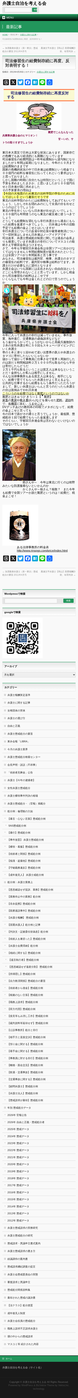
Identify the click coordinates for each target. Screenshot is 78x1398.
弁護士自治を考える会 (24, 3)
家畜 (5, 400)
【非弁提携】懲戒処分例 (21, 903)
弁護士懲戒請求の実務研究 (22, 1227)
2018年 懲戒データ (18, 1178)
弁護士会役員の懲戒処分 (21, 1320)
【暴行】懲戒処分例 (18, 832)
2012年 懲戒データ (18, 1220)
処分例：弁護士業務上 (20, 882)
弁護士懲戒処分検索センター (23, 756)
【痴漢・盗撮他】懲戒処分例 (23, 860)
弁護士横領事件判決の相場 (22, 795)
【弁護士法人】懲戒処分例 (22, 1093)
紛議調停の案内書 (17, 1258)
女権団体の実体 (16, 710)
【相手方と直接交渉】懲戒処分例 (26, 1037)
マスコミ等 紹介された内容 (23, 1344)
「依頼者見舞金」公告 (20, 772)
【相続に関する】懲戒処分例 (23, 952)
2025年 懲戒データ (18, 1129)
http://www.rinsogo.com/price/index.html (42, 550)
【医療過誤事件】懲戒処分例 (23, 910)
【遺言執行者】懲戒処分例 (23, 959)
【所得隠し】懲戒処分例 (21, 973)
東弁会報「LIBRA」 (18, 741)
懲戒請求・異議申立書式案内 (23, 1243)
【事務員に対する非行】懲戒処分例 (27, 1058)
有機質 (12, 403)
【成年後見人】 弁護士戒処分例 (25, 874)
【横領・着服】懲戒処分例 (22, 846)
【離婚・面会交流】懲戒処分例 (25, 1065)
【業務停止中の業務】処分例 (23, 896)
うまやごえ (35, 403)
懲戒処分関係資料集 (18, 1289)
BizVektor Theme (45, 1385)
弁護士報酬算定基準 (18, 695)
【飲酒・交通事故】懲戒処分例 (25, 1072)
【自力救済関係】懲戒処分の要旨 (26, 980)
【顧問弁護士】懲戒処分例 (22, 1086)
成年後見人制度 (16, 1313)
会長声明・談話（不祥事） (22, 764)
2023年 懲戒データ (18, 1143)
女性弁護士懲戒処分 (18, 788)
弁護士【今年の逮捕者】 (21, 780)
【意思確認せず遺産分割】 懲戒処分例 (30, 966)
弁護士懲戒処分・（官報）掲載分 (26, 803)
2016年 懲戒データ (18, 1192)
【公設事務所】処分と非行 (22, 1030)
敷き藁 (24, 400)
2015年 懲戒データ (18, 1199)
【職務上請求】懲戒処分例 (22, 1002)
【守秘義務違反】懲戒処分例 (23, 867)
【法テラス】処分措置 (20, 1305)
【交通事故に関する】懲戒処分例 (26, 1079)
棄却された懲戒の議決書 (21, 1297)
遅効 (68, 400)
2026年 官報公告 (17, 1115)
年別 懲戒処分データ (19, 1107)
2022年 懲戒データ (18, 1150)
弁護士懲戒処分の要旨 (20, 733)
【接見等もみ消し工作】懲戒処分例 (27, 1016)
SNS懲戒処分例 (17, 825)
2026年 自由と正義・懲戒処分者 (25, 1122)
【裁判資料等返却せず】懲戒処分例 (27, 1023)
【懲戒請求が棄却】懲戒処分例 (25, 1100)
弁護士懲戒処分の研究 (20, 1235)
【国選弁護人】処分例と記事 (23, 924)
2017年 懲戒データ (18, 1185)
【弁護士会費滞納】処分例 (22, 945)
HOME (5, 35)
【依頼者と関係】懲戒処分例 (23, 853)
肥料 (59, 400)
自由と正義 (13, 725)
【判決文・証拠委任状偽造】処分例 (27, 931)
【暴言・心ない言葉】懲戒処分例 (26, 818)
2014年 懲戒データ (18, 1206)
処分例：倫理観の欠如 (20, 811)
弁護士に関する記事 (28, 35)
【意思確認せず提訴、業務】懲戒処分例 (30, 889)
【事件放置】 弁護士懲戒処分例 (25, 839)
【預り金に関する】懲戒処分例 (25, 1044)
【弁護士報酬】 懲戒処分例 (23, 917)
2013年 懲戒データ (18, 1213)
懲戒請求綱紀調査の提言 (21, 1266)
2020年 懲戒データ (18, 1164)
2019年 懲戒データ (18, 1171)
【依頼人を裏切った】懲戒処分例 (26, 938)
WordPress (27, 1385)
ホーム (9, 1358)
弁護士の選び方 (16, 718)
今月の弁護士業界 (17, 749)
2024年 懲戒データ (18, 1136)
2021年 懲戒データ (18, 1157)
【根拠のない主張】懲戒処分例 (25, 994)
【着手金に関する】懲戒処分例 (25, 1051)
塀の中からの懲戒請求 (20, 1336)
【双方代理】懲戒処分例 (21, 1009)
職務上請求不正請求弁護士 (22, 1328)
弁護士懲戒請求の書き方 (21, 1251)
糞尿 (14, 400)
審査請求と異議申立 (18, 1282)
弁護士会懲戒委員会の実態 (22, 1274)
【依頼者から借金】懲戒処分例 (25, 988)
